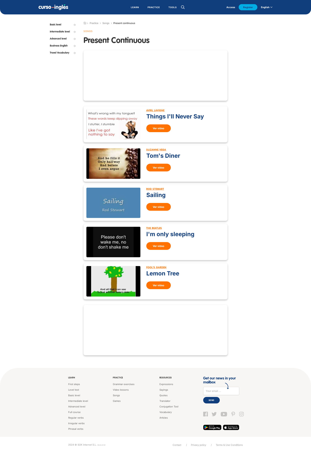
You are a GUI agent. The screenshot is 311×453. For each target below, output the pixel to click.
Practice (118, 378)
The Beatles (154, 228)
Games (117, 400)
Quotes (163, 395)
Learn (71, 378)
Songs (105, 23)
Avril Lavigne (155, 110)
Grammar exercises (123, 384)
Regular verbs (76, 417)
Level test (73, 389)
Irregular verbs (76, 423)
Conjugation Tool (168, 406)
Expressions (166, 384)
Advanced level (76, 406)
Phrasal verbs (75, 428)
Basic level (74, 395)
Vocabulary (165, 412)
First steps (74, 384)
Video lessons (121, 389)
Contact (177, 444)
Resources (165, 378)
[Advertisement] (155, 75)
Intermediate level (78, 400)
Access (230, 7)
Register (248, 7)
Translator (164, 400)
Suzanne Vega (156, 150)
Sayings (163, 389)
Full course (74, 412)
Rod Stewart (155, 189)
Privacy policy (198, 444)
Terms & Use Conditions (229, 444)
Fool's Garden (156, 267)
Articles (163, 417)
